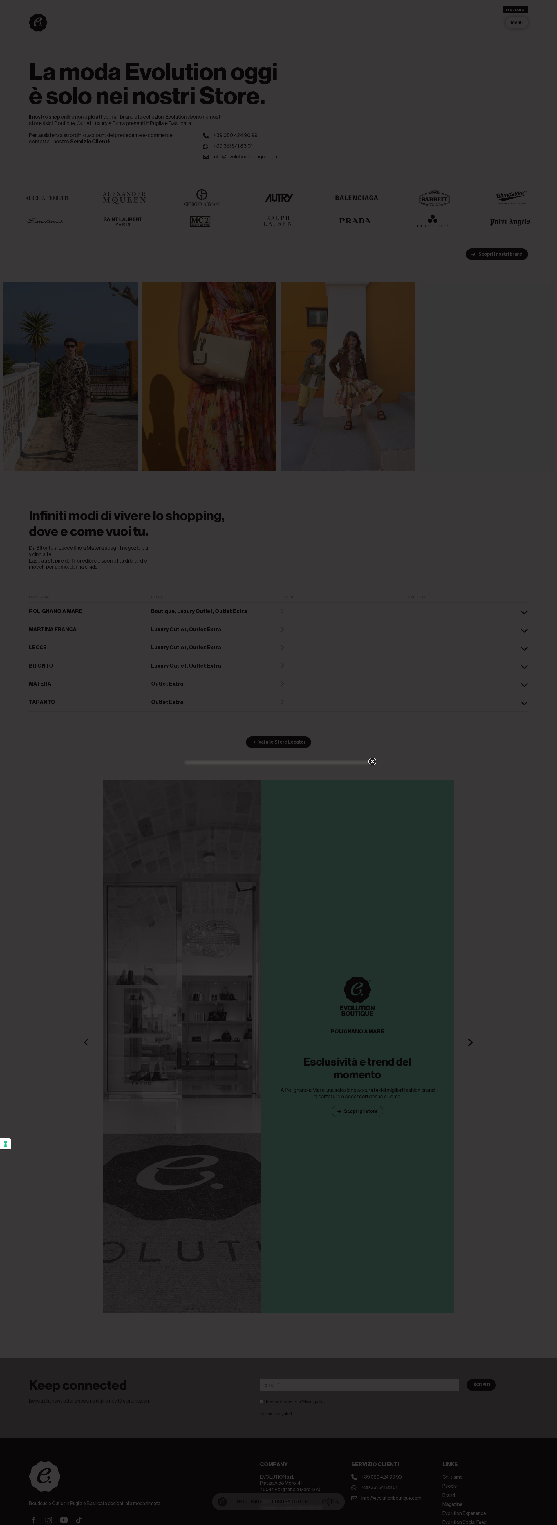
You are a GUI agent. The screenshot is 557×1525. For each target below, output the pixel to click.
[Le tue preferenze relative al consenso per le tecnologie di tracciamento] (5, 1143)
